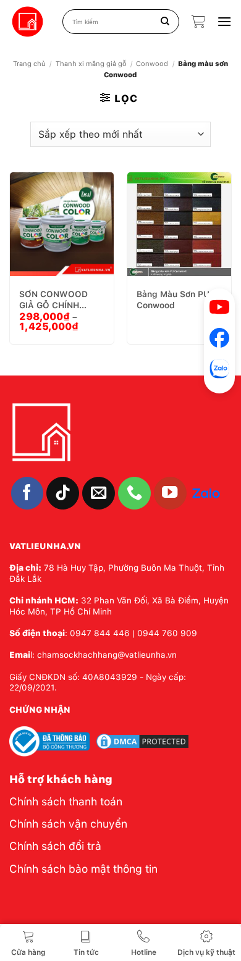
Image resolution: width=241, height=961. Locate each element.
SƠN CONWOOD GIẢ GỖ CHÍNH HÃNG (53, 300)
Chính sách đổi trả (55, 845)
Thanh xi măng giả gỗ (91, 63)
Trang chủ (29, 63)
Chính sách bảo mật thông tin (83, 868)
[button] (198, 21)
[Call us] (134, 493)
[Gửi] (165, 21)
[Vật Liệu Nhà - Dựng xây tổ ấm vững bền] (27, 22)
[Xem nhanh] (95, 221)
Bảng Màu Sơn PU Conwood (173, 299)
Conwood (152, 63)
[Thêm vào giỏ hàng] (34, 221)
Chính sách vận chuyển (68, 823)
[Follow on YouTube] (170, 493)
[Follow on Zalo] (206, 492)
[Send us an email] (98, 493)
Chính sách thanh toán (65, 801)
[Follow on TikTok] (62, 493)
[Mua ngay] (65, 221)
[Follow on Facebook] (27, 493)
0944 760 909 (167, 633)
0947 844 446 (100, 633)
